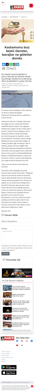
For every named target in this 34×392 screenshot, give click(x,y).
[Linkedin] (32, 341)
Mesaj (4, 228)
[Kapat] (32, 386)
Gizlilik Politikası (5, 351)
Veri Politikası (5, 355)
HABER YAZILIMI (6, 382)
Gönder (5, 254)
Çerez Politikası (5, 353)
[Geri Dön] (3, 3)
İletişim (3, 361)
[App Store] (17, 372)
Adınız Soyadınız (9, 221)
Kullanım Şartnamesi (7, 357)
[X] (22, 341)
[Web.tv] (22, 345)
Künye (3, 359)
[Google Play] (17, 367)
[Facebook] (17, 341)
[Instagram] (27, 341)
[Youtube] (17, 345)
